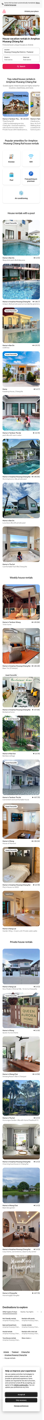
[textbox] (11, 59)
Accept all (21, 1395)
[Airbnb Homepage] (4, 11)
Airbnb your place (31, 11)
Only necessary (21, 1400)
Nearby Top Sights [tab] (27, 1312)
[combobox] (21, 52)
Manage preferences (21, 1406)
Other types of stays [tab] (10, 1312)
